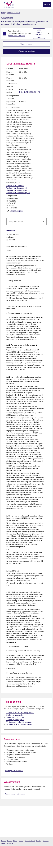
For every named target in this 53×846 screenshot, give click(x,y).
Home (3, 12)
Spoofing (38, 841)
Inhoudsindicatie (13, 107)
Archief (3, 843)
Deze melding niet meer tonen (39, 33)
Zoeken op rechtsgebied (15, 720)
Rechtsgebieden (12, 96)
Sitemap (9, 841)
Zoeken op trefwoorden (14, 715)
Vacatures (45, 841)
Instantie (9, 68)
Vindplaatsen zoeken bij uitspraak (19, 722)
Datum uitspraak (10, 73)
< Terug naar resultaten (26, 51)
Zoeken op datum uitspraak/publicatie (20, 713)
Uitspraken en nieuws (13, 12)
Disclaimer (10, 843)
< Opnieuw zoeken (26, 44)
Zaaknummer (11, 84)
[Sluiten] (48, 33)
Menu (46, 4)
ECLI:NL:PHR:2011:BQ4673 (29, 92)
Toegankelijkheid (30, 841)
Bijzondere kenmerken (10, 103)
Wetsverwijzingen (13, 183)
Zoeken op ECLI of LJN (15, 717)
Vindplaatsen (11, 196)
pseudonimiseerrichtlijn (16, 36)
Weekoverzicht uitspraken (15, 794)
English (3, 841)
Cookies (21, 841)
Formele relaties (9, 91)
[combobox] (26, 221)
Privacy (15, 841)
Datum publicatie (10, 79)
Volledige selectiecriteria (14, 771)
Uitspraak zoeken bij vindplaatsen (19, 724)
